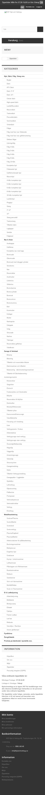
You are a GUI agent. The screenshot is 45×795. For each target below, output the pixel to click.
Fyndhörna (8, 633)
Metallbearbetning (10, 514)
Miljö (8, 663)
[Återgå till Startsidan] (4, 58)
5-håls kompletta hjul (13, 184)
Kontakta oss (30, 7)
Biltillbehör (10, 600)
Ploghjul (9, 203)
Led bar (9, 619)
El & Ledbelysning (11, 593)
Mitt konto (7, 714)
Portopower (10, 496)
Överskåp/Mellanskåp (14, 444)
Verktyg (9, 507)
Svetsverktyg (11, 529)
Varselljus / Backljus (13, 626)
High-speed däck (12, 102)
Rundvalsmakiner (12, 570)
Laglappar (9, 229)
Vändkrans (10, 347)
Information (12, 648)
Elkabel (9, 607)
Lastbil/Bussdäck (12, 106)
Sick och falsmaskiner (14, 581)
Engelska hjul (11, 552)
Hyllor (8, 470)
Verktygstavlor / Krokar (14, 429)
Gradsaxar (10, 555)
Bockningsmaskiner (13, 544)
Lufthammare (11, 563)
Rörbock (9, 574)
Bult (7, 307)
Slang (8, 206)
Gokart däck (10, 98)
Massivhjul (10, 177)
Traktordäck (10, 113)
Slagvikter (10, 384)
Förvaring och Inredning (14, 422)
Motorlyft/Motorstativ (13, 407)
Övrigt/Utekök (9, 637)
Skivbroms (10, 266)
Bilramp (9, 355)
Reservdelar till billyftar (14, 399)
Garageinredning (12, 466)
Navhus (9, 336)
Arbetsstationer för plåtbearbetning (18, 541)
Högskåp (9, 448)
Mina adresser (7, 725)
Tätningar (9, 340)
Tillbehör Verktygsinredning (15, 474)
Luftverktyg (10, 485)
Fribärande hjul (11, 169)
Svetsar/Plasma (12, 518)
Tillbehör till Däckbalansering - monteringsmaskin (16, 375)
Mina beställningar (9, 718)
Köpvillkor (10, 656)
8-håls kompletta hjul (13, 191)
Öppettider (10, 667)
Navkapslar (10, 321)
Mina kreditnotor (8, 722)
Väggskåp (10, 451)
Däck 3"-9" (10, 91)
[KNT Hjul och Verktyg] (22, 16)
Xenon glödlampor (12, 630)
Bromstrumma (11, 303)
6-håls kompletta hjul (13, 188)
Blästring (9, 359)
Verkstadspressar (12, 500)
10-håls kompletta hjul (14, 195)
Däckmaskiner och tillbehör (16, 366)
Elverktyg (9, 511)
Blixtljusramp (11, 604)
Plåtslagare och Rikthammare (16, 567)
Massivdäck (10, 110)
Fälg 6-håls (10, 154)
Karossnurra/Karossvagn (15, 414)
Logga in (39, 7)
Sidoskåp (9, 459)
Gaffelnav (9, 247)
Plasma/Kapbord (12, 533)
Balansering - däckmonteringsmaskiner (20, 370)
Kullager (9, 314)
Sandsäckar (10, 578)
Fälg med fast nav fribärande (16, 132)
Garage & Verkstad (11, 351)
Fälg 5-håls (10, 150)
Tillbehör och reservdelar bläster (17, 362)
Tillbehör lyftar (11, 410)
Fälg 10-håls (10, 162)
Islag (8, 329)
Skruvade (9, 333)
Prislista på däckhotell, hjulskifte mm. (18, 641)
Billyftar (9, 396)
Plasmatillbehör (11, 537)
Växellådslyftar (11, 418)
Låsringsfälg (10, 143)
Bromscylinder (11, 292)
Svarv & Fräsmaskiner (14, 589)
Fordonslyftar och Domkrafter (16, 392)
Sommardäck (11, 121)
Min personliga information (12, 728)
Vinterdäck (10, 124)
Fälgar (8, 128)
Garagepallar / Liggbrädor (15, 477)
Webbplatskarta (7, 780)
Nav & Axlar (8, 240)
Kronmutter (10, 310)
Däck (8, 84)
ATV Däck (10, 87)
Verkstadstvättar (12, 503)
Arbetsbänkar (11, 433)
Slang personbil (11, 217)
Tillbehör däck (11, 225)
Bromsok (9, 295)
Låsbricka (9, 281)
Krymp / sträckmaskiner (14, 559)
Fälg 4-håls (10, 147)
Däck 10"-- (10, 95)
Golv (8, 425)
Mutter (8, 318)
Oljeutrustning (11, 488)
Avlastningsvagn (12, 455)
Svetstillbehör (11, 522)
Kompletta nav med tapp (15, 251)
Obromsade (10, 258)
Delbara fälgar (11, 139)
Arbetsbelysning (12, 596)
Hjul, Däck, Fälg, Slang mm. (14, 76)
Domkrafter (10, 403)
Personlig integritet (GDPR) (16, 671)
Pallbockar (10, 492)
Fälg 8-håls (10, 158)
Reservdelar (10, 273)
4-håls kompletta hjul (13, 180)
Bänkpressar (10, 548)
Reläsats (9, 622)
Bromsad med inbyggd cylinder (17, 262)
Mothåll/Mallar (11, 585)
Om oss (9, 660)
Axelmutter (10, 277)
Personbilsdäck (11, 117)
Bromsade (10, 255)
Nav (7, 269)
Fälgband (9, 236)
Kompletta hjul (11, 165)
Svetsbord (10, 526)
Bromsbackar (11, 288)
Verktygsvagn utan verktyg (15, 440)
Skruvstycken (11, 462)
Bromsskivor (10, 299)
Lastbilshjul (10, 199)
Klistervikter (10, 381)
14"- (7, 214)
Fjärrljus (9, 611)
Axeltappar (10, 243)
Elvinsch (9, 388)
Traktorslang (10, 221)
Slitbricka (9, 284)
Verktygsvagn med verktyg (15, 436)
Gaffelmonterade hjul (13, 173)
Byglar (8, 80)
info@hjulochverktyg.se (20, 751)
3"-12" (8, 210)
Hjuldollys (9, 481)
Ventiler (9, 232)
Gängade (9, 325)
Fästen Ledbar (11, 615)
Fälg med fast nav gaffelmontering (18, 136)
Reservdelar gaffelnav (14, 344)
